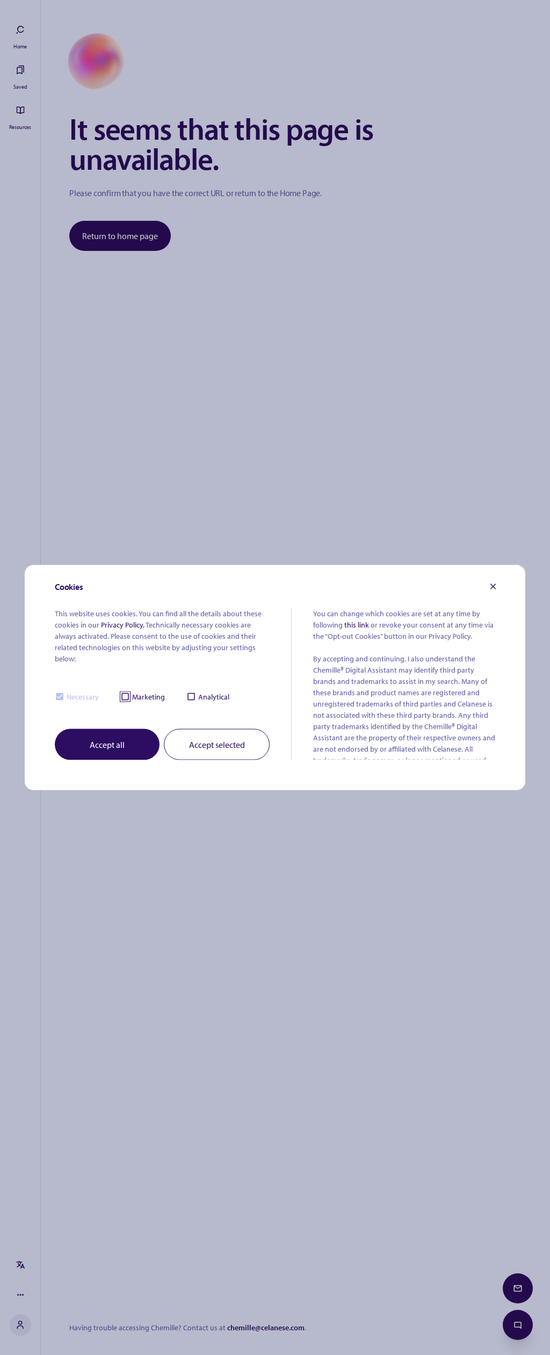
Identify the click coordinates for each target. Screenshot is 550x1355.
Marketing (148, 696)
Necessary (83, 696)
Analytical (213, 696)
